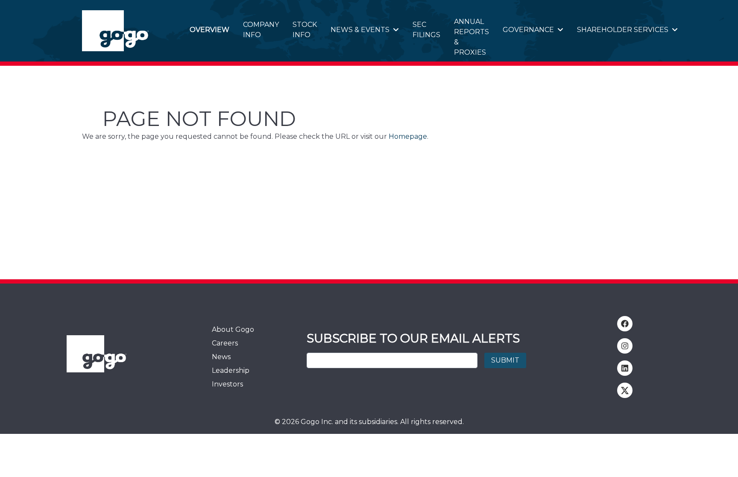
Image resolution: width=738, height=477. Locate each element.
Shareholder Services (622, 30)
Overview (209, 30)
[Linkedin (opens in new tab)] (625, 368)
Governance (528, 30)
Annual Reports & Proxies (471, 37)
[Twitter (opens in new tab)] (625, 390)
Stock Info (305, 29)
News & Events (360, 30)
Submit (505, 360)
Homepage (408, 136)
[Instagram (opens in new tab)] (625, 346)
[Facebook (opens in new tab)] (625, 323)
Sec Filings (426, 29)
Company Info (261, 29)
